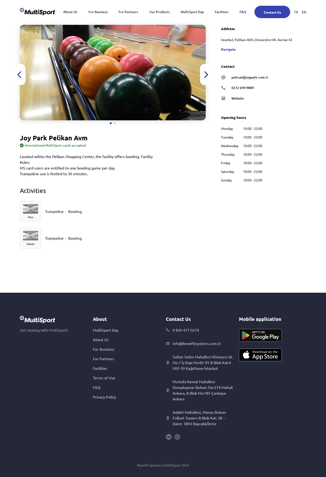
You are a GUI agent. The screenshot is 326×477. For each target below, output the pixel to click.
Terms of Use (104, 377)
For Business (98, 12)
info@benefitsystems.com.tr (197, 343)
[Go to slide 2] (115, 123)
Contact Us (272, 12)
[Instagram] (177, 437)
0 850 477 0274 (186, 330)
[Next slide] (205, 74)
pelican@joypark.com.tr (249, 77)
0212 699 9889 (242, 87)
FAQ (243, 12)
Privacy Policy (104, 396)
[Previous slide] (20, 74)
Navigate (228, 49)
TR (296, 12)
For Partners (128, 12)
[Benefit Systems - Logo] (37, 11)
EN (304, 12)
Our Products (159, 12)
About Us (70, 12)
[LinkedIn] (169, 437)
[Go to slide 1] (111, 123)
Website (237, 98)
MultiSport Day (192, 12)
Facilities (221, 12)
